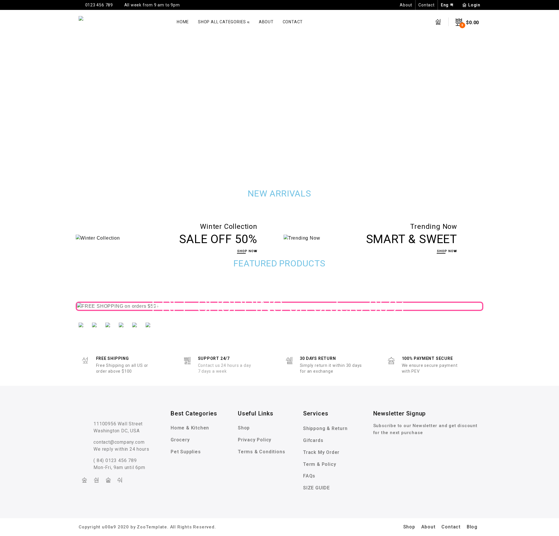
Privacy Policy (254, 440)
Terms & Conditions (261, 451)
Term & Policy (319, 464)
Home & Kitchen (190, 428)
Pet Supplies (186, 451)
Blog (472, 527)
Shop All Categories (222, 22)
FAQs (309, 476)
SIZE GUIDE (316, 488)
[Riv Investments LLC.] (83, 22)
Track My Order (321, 452)
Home (183, 22)
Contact (426, 5)
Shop (244, 428)
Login (474, 5)
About (406, 5)
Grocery (180, 440)
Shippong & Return (325, 428)
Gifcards (313, 440)
